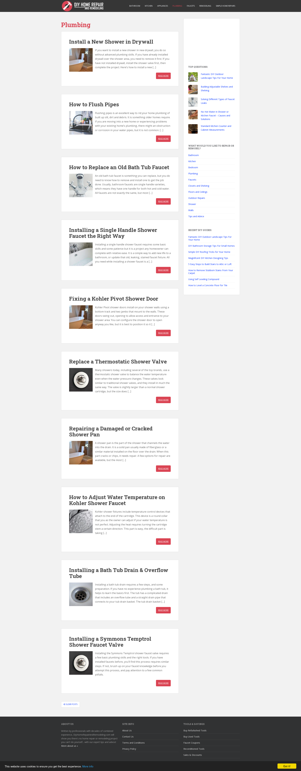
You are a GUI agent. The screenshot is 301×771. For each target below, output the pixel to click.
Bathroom (134, 6)
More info (87, 766)
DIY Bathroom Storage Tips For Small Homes (211, 245)
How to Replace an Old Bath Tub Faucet (119, 167)
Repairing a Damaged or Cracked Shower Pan (111, 431)
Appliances (162, 6)
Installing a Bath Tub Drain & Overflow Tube (118, 572)
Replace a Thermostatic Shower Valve (118, 361)
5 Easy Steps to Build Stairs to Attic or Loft (210, 264)
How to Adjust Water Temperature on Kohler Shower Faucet (117, 499)
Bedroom (193, 167)
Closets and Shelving (198, 185)
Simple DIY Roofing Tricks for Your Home (209, 251)
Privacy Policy (129, 748)
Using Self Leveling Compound (203, 279)
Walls (191, 210)
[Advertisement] (211, 42)
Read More (163, 75)
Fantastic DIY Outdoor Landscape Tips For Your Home (210, 238)
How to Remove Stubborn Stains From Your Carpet (210, 272)
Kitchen (149, 6)
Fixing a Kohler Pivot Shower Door (113, 298)
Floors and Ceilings (197, 191)
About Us (127, 730)
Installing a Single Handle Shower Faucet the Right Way (113, 232)
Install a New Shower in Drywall (111, 41)
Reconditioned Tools (193, 748)
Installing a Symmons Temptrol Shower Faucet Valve (110, 641)
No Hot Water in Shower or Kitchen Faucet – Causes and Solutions (215, 115)
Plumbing (177, 6)
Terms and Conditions (133, 742)
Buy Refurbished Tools (194, 730)
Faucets (191, 6)
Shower (192, 204)
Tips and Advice (196, 216)
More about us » (69, 745)
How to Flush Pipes (94, 104)
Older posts (71, 704)
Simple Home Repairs (225, 6)
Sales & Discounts (192, 754)
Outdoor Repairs (196, 197)
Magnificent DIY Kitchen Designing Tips (208, 258)
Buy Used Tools (191, 736)
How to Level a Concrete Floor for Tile (207, 285)
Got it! (286, 766)
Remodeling (205, 6)
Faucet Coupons (191, 742)
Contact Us (128, 736)
